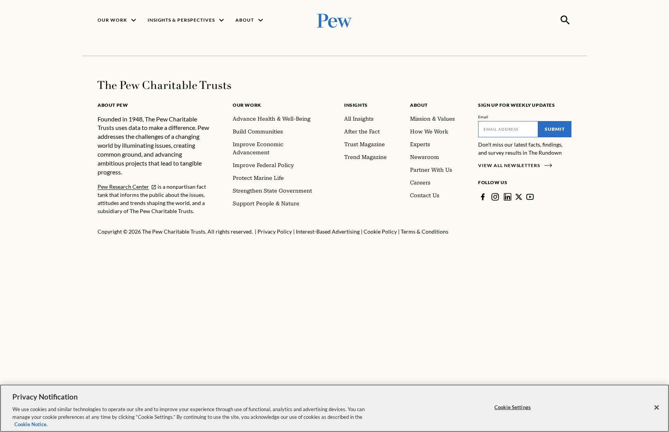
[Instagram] (495, 196)
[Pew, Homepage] (334, 20)
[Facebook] (482, 196)
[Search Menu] (565, 20)
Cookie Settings (512, 407)
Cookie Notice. (31, 424)
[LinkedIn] (507, 196)
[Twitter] (518, 196)
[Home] (164, 85)
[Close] (656, 407)
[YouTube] (530, 196)
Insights (356, 105)
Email (483, 117)
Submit (555, 129)
